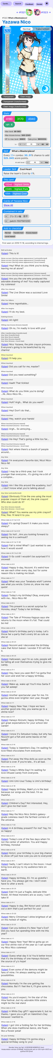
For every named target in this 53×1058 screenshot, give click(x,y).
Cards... (6, 4)
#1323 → (46, 12)
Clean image (25, 97)
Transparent (8, 97)
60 (43, 144)
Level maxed (10, 236)
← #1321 (20, 12)
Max (46, 162)
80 (47, 144)
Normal (8, 233)
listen (5, 253)
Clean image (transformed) (14, 106)
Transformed (18, 233)
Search (18, 4)
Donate (39, 4)
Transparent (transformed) (14, 102)
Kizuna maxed (31, 233)
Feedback (29, 4)
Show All (8, 205)
